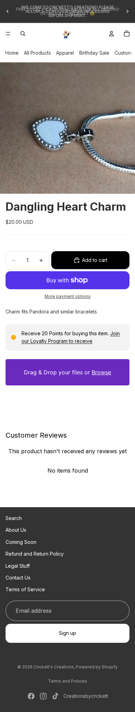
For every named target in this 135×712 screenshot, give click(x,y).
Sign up (67, 633)
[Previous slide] (7, 11)
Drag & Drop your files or (67, 372)
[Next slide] (127, 11)
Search (14, 518)
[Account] (111, 33)
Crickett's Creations (54, 666)
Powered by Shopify (97, 666)
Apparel (65, 53)
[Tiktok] (55, 696)
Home (12, 53)
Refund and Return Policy (35, 554)
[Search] (22, 33)
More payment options (68, 296)
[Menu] (8, 34)
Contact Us (18, 577)
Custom (123, 53)
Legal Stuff (18, 565)
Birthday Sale (94, 53)
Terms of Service (25, 589)
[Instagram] (43, 696)
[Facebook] (31, 696)
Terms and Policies (67, 681)
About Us (16, 530)
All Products (37, 53)
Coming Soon (21, 542)
